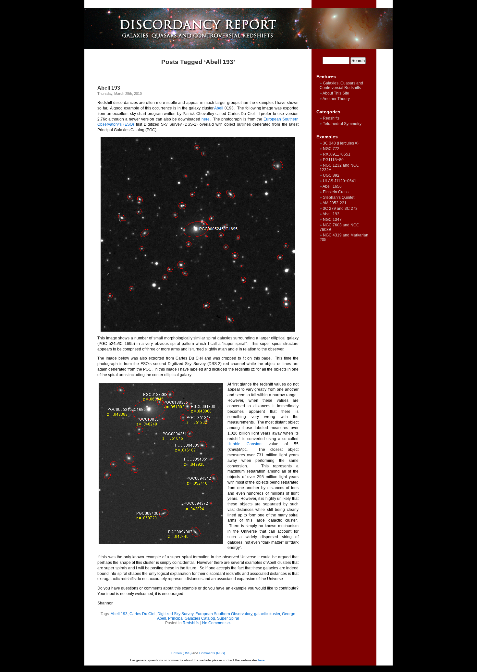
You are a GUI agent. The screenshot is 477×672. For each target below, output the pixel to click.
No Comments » (216, 623)
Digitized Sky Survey (175, 614)
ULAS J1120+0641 (339, 181)
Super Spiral (228, 618)
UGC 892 (331, 175)
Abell (218, 108)
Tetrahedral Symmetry (342, 123)
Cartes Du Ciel (142, 614)
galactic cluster (267, 614)
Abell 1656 (332, 186)
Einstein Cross (336, 192)
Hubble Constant (245, 444)
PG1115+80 (333, 160)
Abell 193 (108, 88)
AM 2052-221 (335, 203)
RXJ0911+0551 (336, 154)
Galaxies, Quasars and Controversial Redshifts (341, 85)
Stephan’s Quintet (338, 197)
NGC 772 (331, 148)
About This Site (336, 93)
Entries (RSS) (181, 653)
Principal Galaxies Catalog (191, 618)
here (206, 119)
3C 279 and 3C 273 (340, 208)
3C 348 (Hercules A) (341, 143)
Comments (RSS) (212, 653)
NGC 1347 (332, 219)
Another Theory (336, 98)
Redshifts (191, 623)
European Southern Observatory (223, 614)
